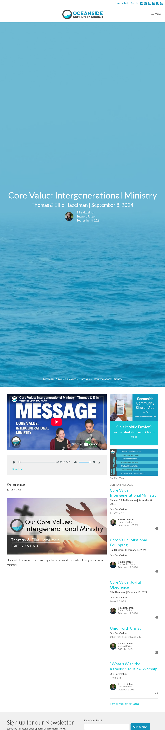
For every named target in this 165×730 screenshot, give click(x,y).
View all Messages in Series (124, 703)
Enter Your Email (93, 720)
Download (17, 469)
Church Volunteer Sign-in (126, 3)
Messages (48, 378)
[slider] (36, 462)
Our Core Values (67, 378)
